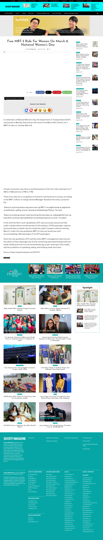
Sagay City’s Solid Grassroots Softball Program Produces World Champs (54, 277)
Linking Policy (86, 449)
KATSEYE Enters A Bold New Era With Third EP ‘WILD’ (83, 139)
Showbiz (78, 135)
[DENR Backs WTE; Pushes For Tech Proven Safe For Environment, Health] (95, 114)
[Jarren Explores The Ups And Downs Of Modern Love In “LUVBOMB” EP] (95, 147)
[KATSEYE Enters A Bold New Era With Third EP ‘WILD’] (95, 137)
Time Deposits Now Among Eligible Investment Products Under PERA (19, 368)
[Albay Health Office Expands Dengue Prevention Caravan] (26, 6)
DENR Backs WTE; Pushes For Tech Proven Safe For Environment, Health (83, 116)
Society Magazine (31, 49)
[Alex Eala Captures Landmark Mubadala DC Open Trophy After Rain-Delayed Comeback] (73, 269)
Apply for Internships (51, 441)
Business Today (79, 88)
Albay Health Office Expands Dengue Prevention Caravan (34, 5)
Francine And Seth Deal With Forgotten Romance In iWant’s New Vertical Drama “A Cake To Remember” (95, 7)
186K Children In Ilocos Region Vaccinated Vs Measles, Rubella (55, 5)
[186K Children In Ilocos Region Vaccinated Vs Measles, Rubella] (46, 6)
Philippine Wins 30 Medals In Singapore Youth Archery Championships (91, 277)
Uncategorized (6, 257)
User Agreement (87, 438)
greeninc (78, 100)
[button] (97, 13)
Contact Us (31, 438)
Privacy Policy (86, 441)
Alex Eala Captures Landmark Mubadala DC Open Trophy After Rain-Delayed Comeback (73, 277)
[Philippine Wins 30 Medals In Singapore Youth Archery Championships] (91, 269)
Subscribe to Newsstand (71, 438)
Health (78, 42)
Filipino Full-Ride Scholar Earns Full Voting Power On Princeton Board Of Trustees (36, 277)
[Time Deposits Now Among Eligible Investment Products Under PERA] (95, 90)
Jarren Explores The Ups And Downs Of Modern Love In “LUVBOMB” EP (83, 149)
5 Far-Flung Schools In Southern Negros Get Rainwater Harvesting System (82, 104)
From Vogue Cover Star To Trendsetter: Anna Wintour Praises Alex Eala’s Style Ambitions (55, 397)
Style (77, 123)
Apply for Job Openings (52, 438)
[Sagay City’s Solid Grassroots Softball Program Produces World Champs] (55, 269)
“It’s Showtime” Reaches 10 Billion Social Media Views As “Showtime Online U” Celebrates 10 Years (75, 6)
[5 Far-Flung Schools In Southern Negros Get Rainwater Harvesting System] (95, 102)
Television (78, 62)
